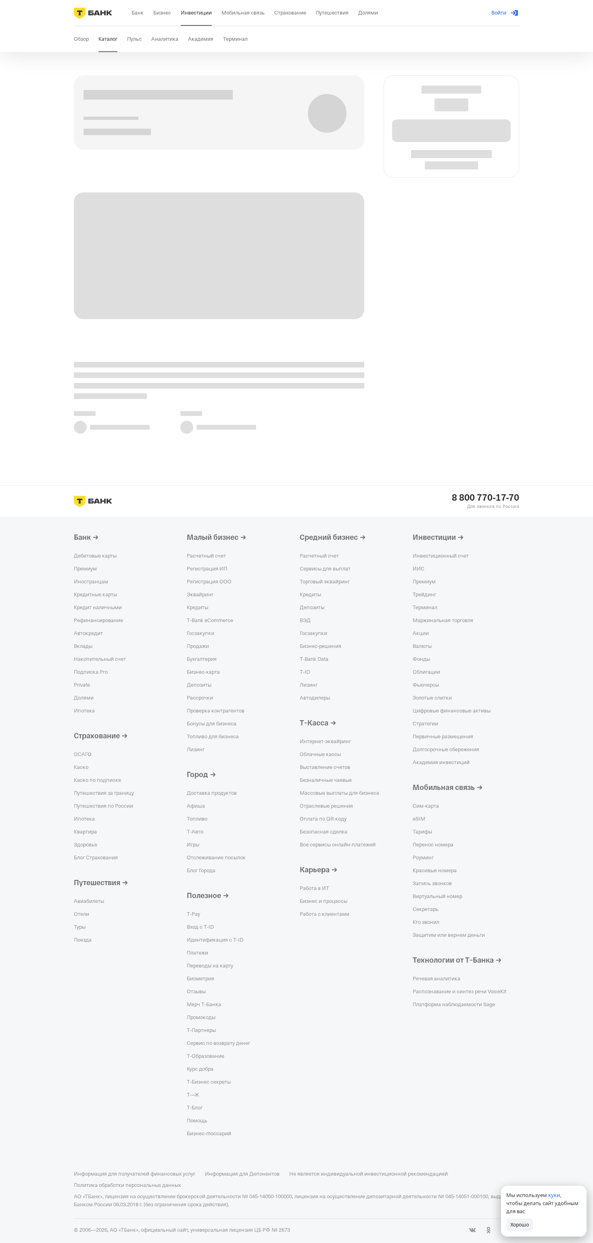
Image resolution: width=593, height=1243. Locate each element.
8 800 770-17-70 (485, 497)
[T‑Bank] (93, 13)
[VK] (472, 1230)
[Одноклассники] (488, 1230)
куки (554, 1195)
